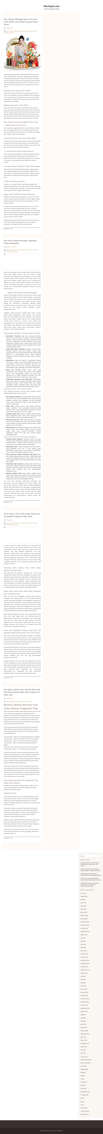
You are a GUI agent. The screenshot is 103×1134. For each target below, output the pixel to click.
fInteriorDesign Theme (45, 1130)
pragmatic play (17, 701)
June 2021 (83, 1050)
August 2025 (84, 934)
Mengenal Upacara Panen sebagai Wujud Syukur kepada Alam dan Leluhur (90, 864)
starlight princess (85, 1091)
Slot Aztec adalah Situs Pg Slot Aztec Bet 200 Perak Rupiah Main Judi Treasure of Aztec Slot (22, 692)
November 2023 (85, 1002)
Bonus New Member (86, 1059)
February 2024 (84, 992)
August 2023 (84, 1011)
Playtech (83, 1075)
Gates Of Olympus (85, 1063)
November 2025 (85, 925)
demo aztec (12, 282)
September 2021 (85, 1043)
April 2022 (83, 1037)
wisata (82, 1098)
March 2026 (84, 912)
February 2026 (84, 915)
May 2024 (83, 982)
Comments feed (85, 1111)
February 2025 (84, 954)
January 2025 (84, 957)
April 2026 (83, 909)
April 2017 (83, 1053)
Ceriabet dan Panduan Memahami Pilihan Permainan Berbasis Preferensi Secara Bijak (90, 884)
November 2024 (85, 963)
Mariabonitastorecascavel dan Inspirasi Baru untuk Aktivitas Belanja (91, 874)
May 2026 (83, 906)
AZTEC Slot (7, 110)
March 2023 (84, 1027)
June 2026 (83, 902)
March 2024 (84, 989)
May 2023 (83, 1021)
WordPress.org (85, 1114)
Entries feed (84, 1108)
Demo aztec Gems (32, 31)
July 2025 (83, 938)
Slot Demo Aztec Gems (12, 251)
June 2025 (83, 941)
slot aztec (30, 250)
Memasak (83, 1072)
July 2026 (83, 899)
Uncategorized (9, 28)
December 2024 (85, 960)
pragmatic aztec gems (9, 32)
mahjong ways (84, 1069)
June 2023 (83, 1018)
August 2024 (84, 973)
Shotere (8, 229)
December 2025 (85, 922)
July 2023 (83, 1014)
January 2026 (84, 918)
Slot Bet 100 (84, 1082)
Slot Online (13, 246)
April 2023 (83, 1024)
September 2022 (85, 1034)
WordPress (60, 1130)
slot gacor (8, 246)
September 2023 (85, 1008)
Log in (82, 1104)
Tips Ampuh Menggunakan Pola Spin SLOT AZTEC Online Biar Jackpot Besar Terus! (21, 22)
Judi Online (84, 1066)
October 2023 (84, 1005)
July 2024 (83, 976)
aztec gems (11, 31)
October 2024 (84, 966)
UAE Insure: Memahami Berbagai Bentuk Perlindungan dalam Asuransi (91, 879)
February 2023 (84, 1030)
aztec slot (25, 31)
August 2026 (84, 896)
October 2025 (84, 928)
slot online (29, 701)
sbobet (82, 1079)
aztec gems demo (18, 31)
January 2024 (84, 995)
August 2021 (84, 1046)
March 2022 (84, 1040)
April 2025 (83, 947)
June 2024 (83, 979)
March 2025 (84, 950)
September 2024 (85, 970)
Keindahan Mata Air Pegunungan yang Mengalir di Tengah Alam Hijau (90, 869)
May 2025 (83, 944)
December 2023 (85, 998)
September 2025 (85, 931)
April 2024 (83, 986)
